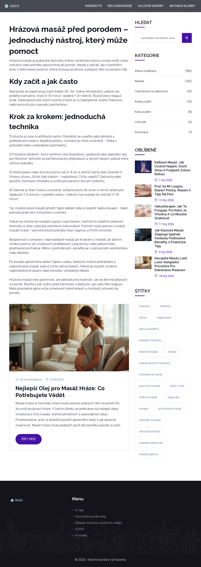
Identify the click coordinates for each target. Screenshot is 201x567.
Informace (141, 132)
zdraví (143, 317)
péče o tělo (177, 386)
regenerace (164, 317)
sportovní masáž (149, 386)
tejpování (173, 397)
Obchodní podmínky (90, 516)
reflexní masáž (148, 397)
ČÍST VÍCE (28, 439)
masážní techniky (150, 340)
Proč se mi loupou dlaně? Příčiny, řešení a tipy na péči (172, 190)
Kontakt (81, 535)
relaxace (144, 306)
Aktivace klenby (182, 6)
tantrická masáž (149, 431)
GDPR (79, 529)
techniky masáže (150, 420)
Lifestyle (140, 122)
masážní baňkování (151, 443)
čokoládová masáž (151, 374)
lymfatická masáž (169, 408)
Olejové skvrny (151, 6)
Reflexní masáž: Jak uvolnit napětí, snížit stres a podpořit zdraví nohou (172, 168)
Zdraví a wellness (145, 71)
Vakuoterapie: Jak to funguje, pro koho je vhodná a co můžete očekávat (170, 212)
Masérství (93, 6)
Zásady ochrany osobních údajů (98, 523)
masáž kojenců (148, 454)
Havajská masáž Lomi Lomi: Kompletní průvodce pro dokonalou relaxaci (170, 264)
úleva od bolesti (149, 329)
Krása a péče (143, 112)
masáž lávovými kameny (154, 363)
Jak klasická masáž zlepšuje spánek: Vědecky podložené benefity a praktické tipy (170, 238)
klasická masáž (148, 351)
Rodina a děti (143, 101)
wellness (165, 306)
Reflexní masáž (120, 6)
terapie (143, 408)
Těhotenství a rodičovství (151, 91)
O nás (79, 510)
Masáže (139, 81)
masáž (172, 351)
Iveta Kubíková (33, 379)
